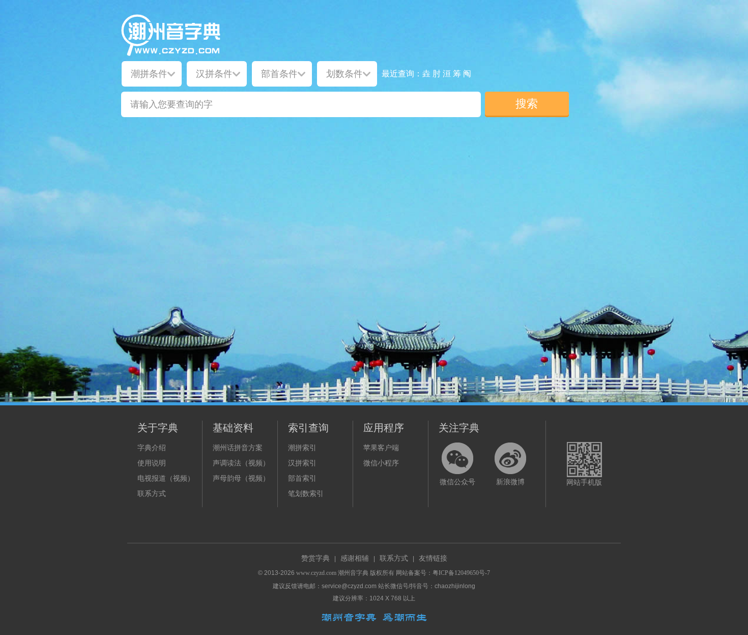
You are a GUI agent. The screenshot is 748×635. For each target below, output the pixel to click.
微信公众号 (457, 482)
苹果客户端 (381, 448)
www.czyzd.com (316, 572)
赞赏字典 (315, 558)
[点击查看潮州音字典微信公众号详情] (457, 458)
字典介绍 (151, 448)
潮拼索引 (302, 448)
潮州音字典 (353, 572)
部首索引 (302, 478)
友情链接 (433, 558)
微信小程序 (381, 463)
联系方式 (151, 494)
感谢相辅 (354, 558)
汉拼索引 (302, 463)
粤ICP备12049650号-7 (461, 572)
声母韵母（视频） (241, 478)
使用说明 (151, 463)
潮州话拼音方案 (238, 448)
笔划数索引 (306, 494)
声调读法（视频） (241, 463)
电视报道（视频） (165, 478)
